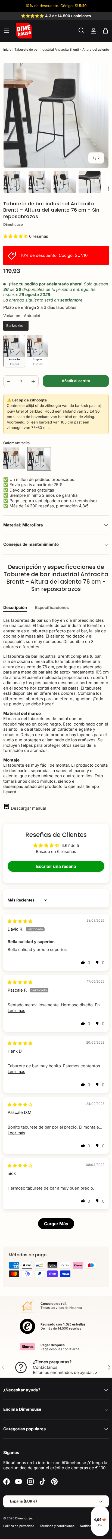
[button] (105, 31)
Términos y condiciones (57, 1526)
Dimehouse (13, 224)
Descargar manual (28, 808)
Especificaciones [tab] (52, 607)
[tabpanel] (56, 706)
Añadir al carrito (76, 381)
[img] (20, 921)
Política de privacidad (18, 1526)
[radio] (16, 326)
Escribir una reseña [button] (56, 866)
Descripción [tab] (15, 607)
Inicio (7, 49)
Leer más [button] (16, 1010)
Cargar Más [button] (56, 1223)
